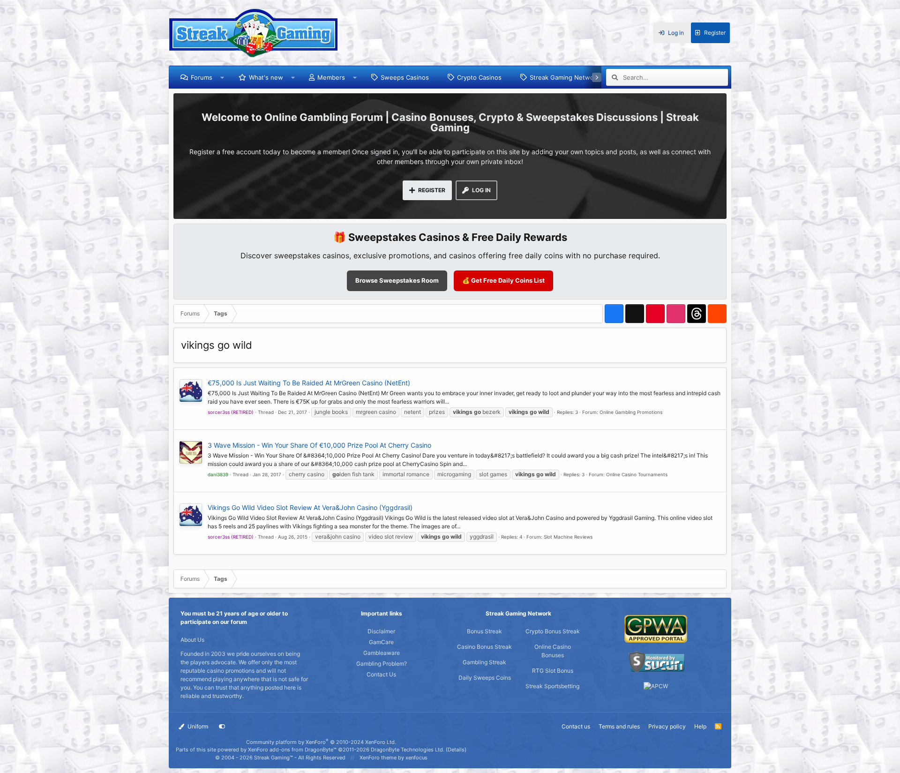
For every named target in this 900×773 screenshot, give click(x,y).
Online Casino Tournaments (637, 474)
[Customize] (222, 727)
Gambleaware (381, 652)
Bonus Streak (484, 631)
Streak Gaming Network (565, 77)
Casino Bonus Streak (484, 646)
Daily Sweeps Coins (484, 677)
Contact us (576, 726)
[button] (222, 77)
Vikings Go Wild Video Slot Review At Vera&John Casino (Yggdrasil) (310, 507)
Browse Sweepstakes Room (397, 280)
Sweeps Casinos (405, 77)
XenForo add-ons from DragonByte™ (292, 749)
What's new (266, 77)
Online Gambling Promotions (631, 412)
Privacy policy (667, 726)
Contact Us (381, 674)
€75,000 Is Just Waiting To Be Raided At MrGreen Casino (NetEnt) (309, 383)
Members (331, 77)
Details (456, 749)
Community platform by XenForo (321, 742)
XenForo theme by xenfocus (394, 757)
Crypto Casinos (479, 77)
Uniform (197, 726)
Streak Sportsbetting (552, 686)
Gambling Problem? (381, 663)
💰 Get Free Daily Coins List (503, 280)
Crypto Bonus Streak (552, 631)
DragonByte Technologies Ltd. (407, 749)
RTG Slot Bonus (552, 670)
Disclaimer (381, 631)
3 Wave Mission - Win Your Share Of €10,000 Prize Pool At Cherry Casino (319, 445)
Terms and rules (619, 726)
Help (700, 726)
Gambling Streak (484, 662)
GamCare (381, 641)
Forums (201, 77)
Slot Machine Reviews (568, 537)
